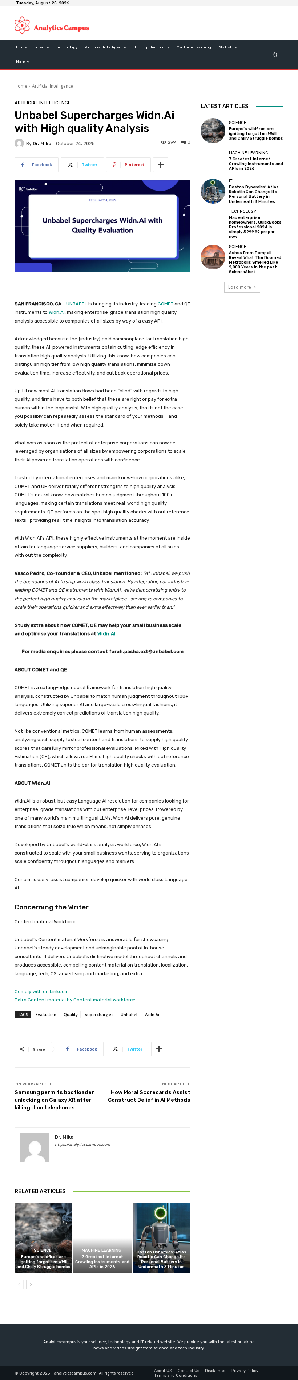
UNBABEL (76, 304)
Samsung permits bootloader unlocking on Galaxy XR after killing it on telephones (54, 1100)
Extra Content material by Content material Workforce (75, 1000)
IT (160, 1246)
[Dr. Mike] (20, 143)
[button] (275, 55)
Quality (71, 1014)
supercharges (99, 1014)
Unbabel (129, 1014)
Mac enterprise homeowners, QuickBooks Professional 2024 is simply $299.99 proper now (255, 227)
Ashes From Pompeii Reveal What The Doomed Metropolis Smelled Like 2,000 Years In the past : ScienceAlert (255, 263)
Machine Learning (101, 1250)
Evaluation (46, 1014)
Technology (242, 211)
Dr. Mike (42, 143)
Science (43, 1250)
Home (21, 86)
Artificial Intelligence (52, 86)
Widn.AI (57, 312)
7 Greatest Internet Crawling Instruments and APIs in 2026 (102, 1262)
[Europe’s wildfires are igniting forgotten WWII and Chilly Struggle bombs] (43, 1238)
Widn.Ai (152, 1014)
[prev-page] (19, 1284)
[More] (160, 164)
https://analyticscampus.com (82, 1145)
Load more (239, 287)
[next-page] (30, 1284)
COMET (165, 304)
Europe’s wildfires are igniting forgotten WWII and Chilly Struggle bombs (43, 1262)
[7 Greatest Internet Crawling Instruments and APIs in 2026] (102, 1238)
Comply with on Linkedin (42, 991)
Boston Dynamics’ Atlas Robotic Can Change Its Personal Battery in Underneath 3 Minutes (161, 1259)
